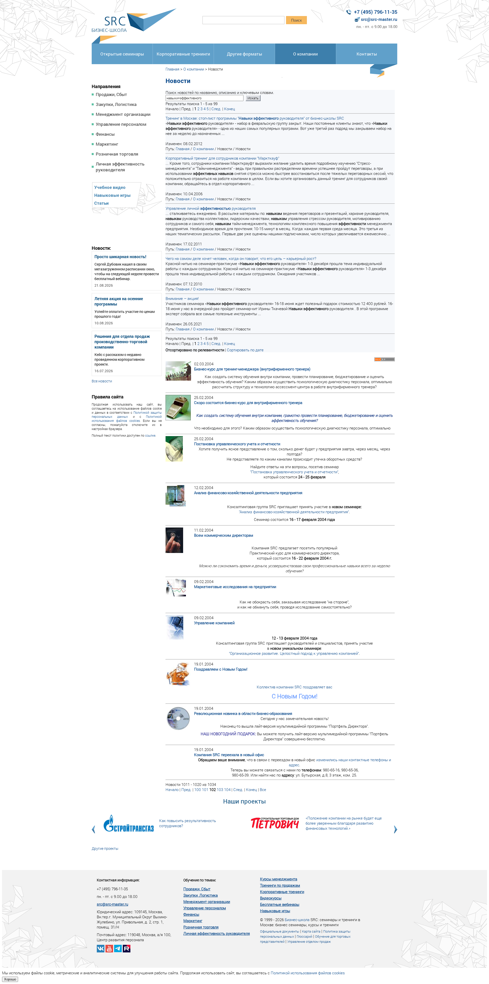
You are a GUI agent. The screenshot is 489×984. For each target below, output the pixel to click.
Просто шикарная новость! (120, 256)
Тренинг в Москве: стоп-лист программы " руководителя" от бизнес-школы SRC (255, 118)
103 (220, 789)
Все (263, 789)
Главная (172, 69)
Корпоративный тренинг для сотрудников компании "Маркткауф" (222, 158)
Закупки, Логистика (116, 104)
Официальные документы (279, 931)
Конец (229, 108)
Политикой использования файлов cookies (127, 418)
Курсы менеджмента (278, 878)
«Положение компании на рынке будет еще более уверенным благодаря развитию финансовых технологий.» (344, 823)
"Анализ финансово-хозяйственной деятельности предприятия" (294, 511)
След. (216, 108)
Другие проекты (105, 848)
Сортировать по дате (245, 349)
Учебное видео (110, 187)
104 (227, 789)
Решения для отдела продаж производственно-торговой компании (122, 342)
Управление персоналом (121, 124)
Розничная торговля (117, 154)
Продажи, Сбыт (111, 94)
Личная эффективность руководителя (120, 167)
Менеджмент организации (123, 114)
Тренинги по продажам (280, 885)
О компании (305, 54)
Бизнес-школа (297, 919)
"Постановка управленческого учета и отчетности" (294, 471)
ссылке (150, 435)
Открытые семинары (122, 54)
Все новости (102, 381)
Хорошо (10, 979)
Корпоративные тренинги (183, 54)
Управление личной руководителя (211, 208)
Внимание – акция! (182, 298)
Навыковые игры (112, 195)
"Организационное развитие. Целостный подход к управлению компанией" (294, 653)
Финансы (105, 134)
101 (205, 789)
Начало (172, 789)
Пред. (186, 789)
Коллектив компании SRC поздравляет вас (294, 686)
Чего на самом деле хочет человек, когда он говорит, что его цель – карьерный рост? (241, 258)
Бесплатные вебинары (279, 904)
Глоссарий (304, 936)
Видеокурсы (270, 897)
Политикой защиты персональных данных (127, 414)
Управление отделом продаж (309, 941)
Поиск (296, 20)
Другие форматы (244, 54)
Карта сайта (311, 931)
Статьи (101, 203)
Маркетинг (107, 144)
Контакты (367, 54)
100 (197, 789)
